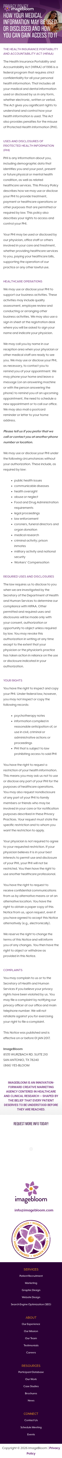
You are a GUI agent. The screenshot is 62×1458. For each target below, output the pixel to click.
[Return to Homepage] (19, 8)
